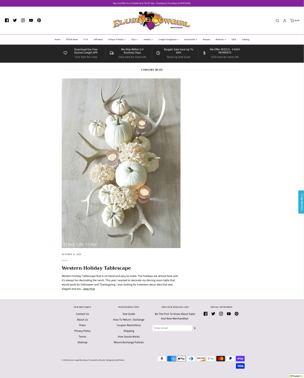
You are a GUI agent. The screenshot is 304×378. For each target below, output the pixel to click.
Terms (82, 337)
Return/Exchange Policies (129, 342)
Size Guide (129, 314)
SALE (233, 39)
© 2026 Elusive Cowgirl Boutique (75, 360)
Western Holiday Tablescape (96, 268)
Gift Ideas (98, 39)
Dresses (206, 39)
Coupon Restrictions (129, 325)
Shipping (129, 331)
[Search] (275, 21)
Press (82, 325)
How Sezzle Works (129, 337)
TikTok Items (72, 39)
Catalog (245, 39)
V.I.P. (86, 39)
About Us (82, 320)
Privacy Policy (82, 331)
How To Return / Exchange (128, 320)
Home (57, 39)
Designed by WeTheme (115, 360)
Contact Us (82, 314)
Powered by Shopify (97, 360)
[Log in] (283, 21)
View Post (89, 289)
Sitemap (82, 342)
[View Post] (121, 163)
